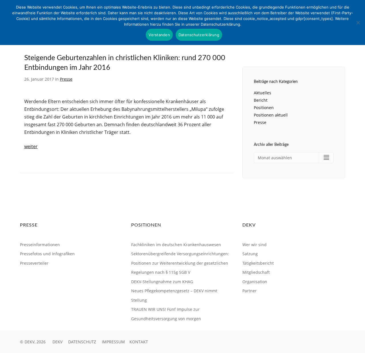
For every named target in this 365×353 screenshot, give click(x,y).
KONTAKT (138, 341)
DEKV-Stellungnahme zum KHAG (162, 281)
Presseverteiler (34, 263)
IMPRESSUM (113, 341)
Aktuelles (262, 92)
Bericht (260, 100)
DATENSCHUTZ (82, 341)
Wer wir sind (254, 244)
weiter (31, 146)
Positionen (264, 107)
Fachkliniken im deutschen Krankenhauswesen (176, 244)
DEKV (57, 341)
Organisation (254, 281)
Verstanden (159, 34)
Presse (66, 79)
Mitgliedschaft (256, 272)
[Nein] (358, 22)
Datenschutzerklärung (199, 34)
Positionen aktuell (271, 115)
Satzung (250, 253)
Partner (249, 290)
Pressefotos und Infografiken (47, 253)
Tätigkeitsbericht (258, 263)
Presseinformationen (40, 244)
